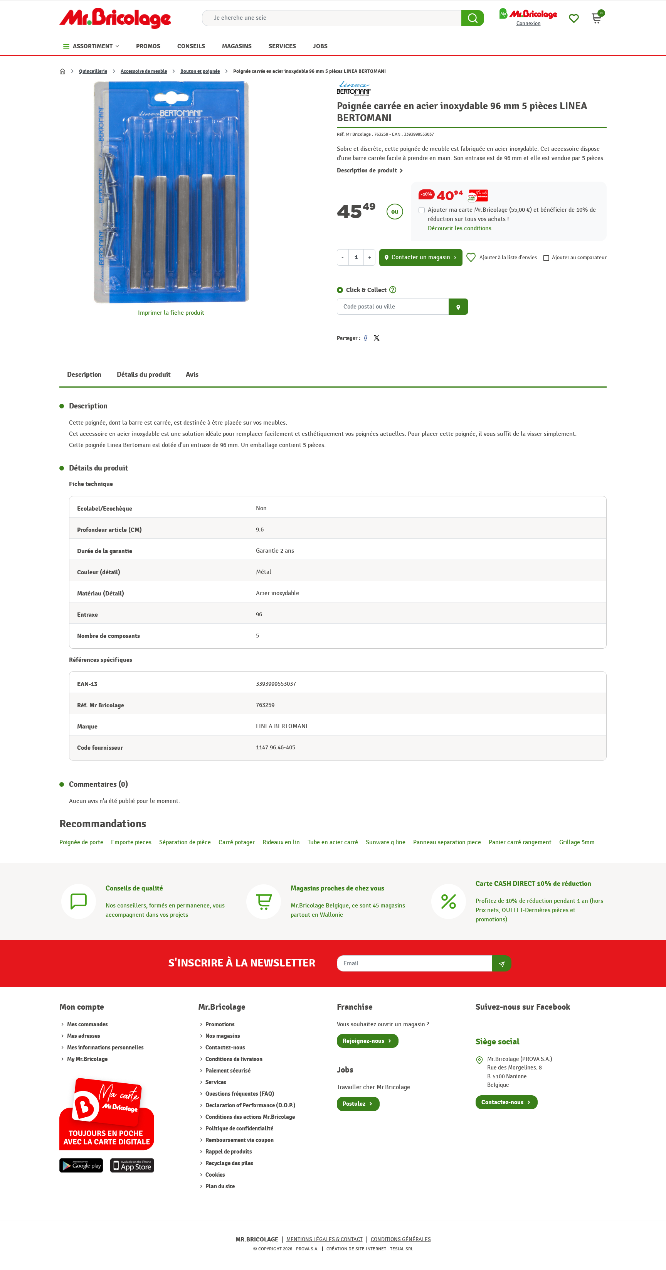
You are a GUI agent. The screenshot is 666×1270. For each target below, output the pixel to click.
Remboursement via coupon (239, 1140)
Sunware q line (385, 842)
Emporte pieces (131, 842)
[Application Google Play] (81, 1165)
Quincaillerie (93, 71)
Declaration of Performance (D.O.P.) (250, 1105)
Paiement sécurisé (227, 1070)
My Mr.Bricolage (87, 1059)
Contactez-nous (224, 1047)
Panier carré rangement (520, 842)
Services (215, 1082)
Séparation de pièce (185, 842)
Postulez (354, 1104)
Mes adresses (83, 1036)
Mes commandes (87, 1024)
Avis (192, 374)
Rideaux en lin (281, 842)
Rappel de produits (228, 1151)
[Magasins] (263, 900)
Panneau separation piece (447, 842)
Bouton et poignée (200, 71)
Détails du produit (143, 374)
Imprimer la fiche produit (171, 313)
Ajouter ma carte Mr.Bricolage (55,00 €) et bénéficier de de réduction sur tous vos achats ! (512, 214)
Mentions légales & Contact (324, 1239)
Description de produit (367, 170)
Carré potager (237, 842)
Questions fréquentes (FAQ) (239, 1094)
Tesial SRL (401, 1248)
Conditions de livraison (233, 1059)
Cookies (214, 1175)
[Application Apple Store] (132, 1165)
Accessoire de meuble (144, 71)
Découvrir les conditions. (460, 228)
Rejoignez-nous (363, 1041)
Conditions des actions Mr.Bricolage (249, 1117)
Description (84, 374)
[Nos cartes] (106, 1110)
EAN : (397, 134)
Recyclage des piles (228, 1163)
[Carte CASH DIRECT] (448, 900)
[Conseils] (78, 900)
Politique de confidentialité (238, 1128)
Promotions (219, 1024)
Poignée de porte (81, 842)
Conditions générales (401, 1239)
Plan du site (219, 1186)
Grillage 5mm (577, 842)
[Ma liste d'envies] (574, 17)
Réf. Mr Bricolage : (355, 134)
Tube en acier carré (333, 842)
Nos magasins (222, 1036)
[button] (597, 18)
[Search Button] (472, 18)
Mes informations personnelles (105, 1047)
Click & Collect (366, 290)
